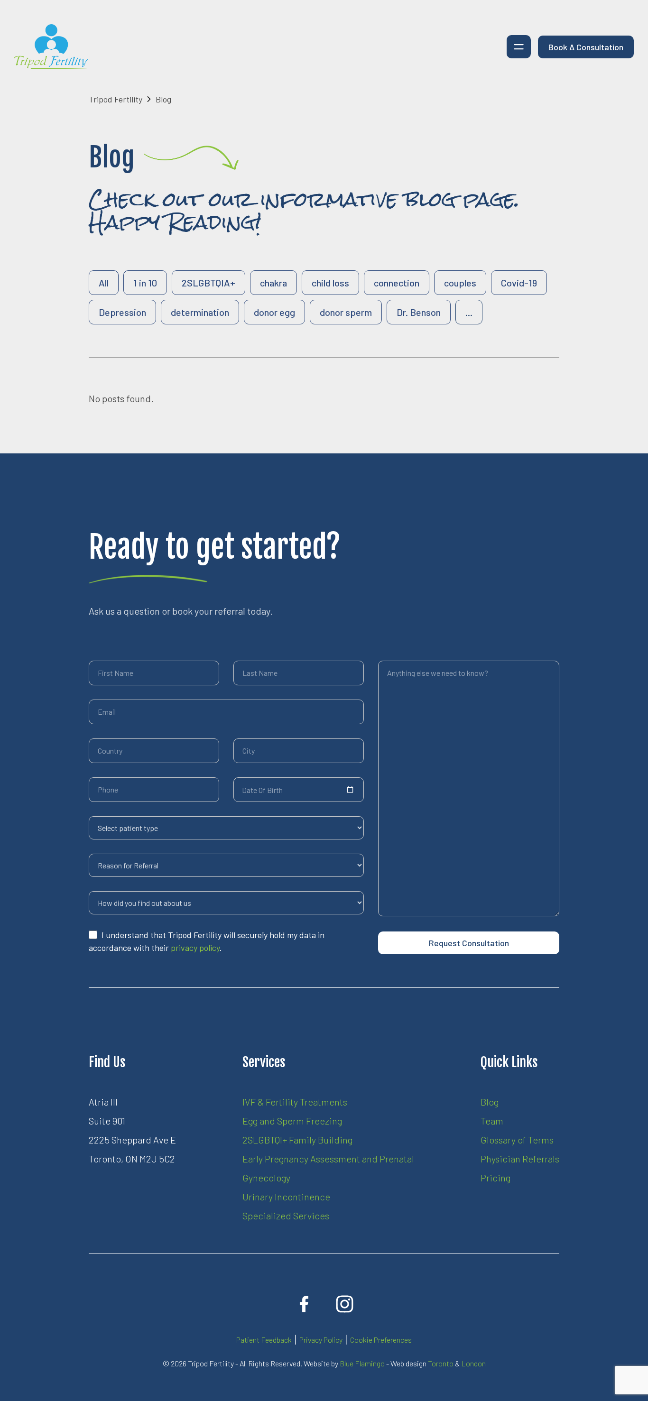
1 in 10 (145, 282)
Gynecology (266, 1177)
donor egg (274, 312)
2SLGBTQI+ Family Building (297, 1139)
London (473, 1363)
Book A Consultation (585, 47)
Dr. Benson (419, 312)
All (104, 282)
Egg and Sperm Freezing (292, 1120)
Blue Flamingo (362, 1363)
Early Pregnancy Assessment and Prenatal (328, 1158)
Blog (490, 1101)
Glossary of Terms (517, 1139)
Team (492, 1120)
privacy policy (195, 947)
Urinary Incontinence (286, 1196)
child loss (330, 282)
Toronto (441, 1363)
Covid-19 (519, 282)
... (468, 312)
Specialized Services (285, 1215)
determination (200, 312)
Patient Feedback (264, 1339)
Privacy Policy (321, 1339)
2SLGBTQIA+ (208, 282)
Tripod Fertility (115, 99)
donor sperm (346, 312)
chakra (273, 282)
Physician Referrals (520, 1158)
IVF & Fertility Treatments (294, 1101)
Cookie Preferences (381, 1339)
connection (396, 282)
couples (460, 282)
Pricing (495, 1177)
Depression (122, 312)
